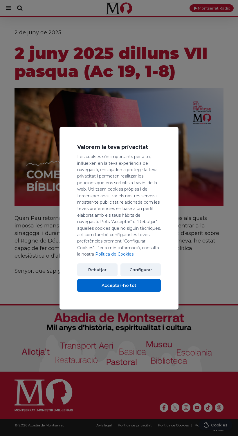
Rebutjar (97, 269)
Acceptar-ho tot (119, 285)
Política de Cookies (114, 254)
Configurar (140, 269)
